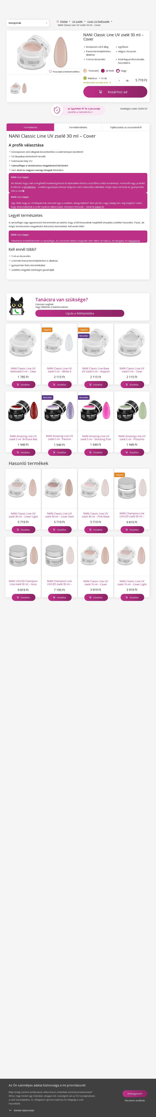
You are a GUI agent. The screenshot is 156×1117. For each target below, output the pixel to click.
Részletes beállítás (135, 1100)
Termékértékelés (78, 127)
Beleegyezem (135, 1093)
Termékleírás (30, 127)
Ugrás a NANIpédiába (80, 313)
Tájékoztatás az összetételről (126, 127)
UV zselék (77, 21)
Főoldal (63, 21)
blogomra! (134, 240)
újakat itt (99, 206)
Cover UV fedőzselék (98, 21)
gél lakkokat (29, 186)
